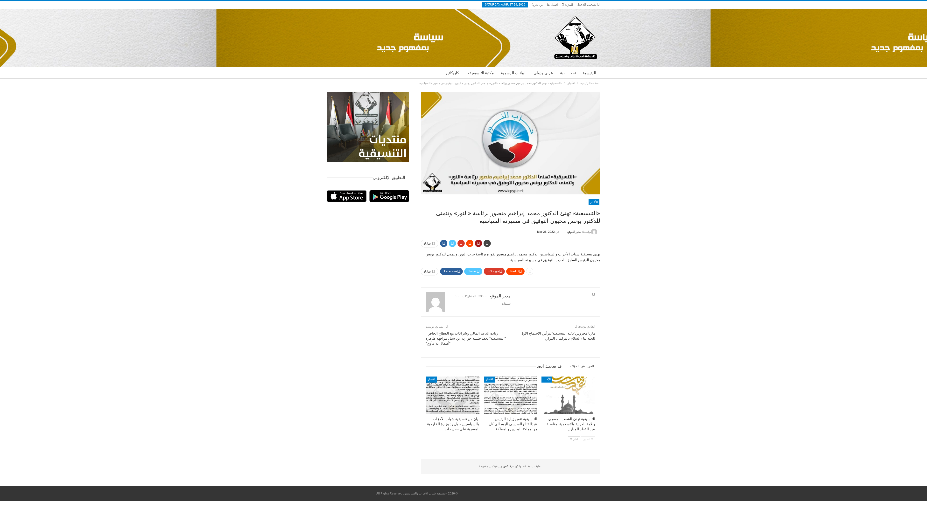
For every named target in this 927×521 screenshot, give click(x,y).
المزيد (568, 5)
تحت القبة (568, 73)
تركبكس (508, 466)
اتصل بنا (552, 5)
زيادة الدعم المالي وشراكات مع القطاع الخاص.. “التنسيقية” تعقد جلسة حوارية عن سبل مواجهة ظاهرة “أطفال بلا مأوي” (466, 338)
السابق (587, 439)
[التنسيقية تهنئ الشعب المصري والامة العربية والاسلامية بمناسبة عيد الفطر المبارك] (568, 395)
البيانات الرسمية (514, 73)
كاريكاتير (452, 73)
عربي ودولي (543, 73)
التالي (575, 439)
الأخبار (594, 202)
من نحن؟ (537, 5)
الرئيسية (589, 73)
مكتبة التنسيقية (482, 73)
